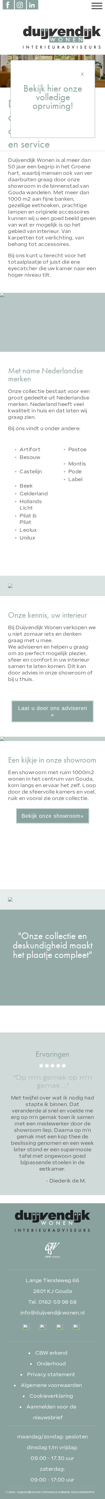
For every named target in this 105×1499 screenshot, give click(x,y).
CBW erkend (51, 1353)
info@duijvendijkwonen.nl (52, 1313)
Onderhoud (51, 1363)
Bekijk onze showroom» (53, 816)
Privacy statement (51, 1374)
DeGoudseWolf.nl (82, 1492)
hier (54, 88)
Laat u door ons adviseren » (52, 711)
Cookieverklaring (51, 1396)
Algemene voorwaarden (51, 1385)
